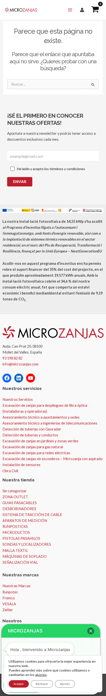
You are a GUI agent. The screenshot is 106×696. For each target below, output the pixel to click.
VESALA (9, 604)
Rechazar (42, 684)
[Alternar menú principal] (70, 10)
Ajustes (65, 684)
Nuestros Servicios (17, 399)
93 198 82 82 (12, 358)
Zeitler (7, 610)
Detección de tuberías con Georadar (31, 429)
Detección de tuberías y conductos (30, 435)
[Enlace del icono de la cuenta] (82, 10)
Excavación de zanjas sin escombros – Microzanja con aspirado (52, 459)
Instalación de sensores (21, 465)
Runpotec (10, 592)
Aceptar (19, 684)
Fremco (8, 598)
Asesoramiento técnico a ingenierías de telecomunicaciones (49, 423)
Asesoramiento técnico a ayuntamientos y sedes (41, 417)
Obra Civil (10, 471)
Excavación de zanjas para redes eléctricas (36, 453)
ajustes (41, 675)
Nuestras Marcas (16, 586)
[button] (90, 631)
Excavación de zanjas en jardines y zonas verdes (40, 441)
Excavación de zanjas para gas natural (32, 447)
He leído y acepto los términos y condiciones (51, 169)
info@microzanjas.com (20, 364)
